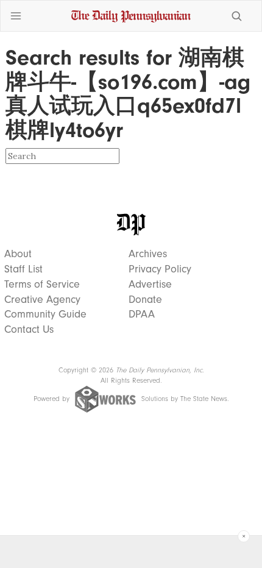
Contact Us (29, 330)
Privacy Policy (160, 269)
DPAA (142, 314)
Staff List (23, 269)
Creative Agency (42, 300)
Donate (145, 300)
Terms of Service (42, 285)
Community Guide (45, 314)
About (18, 254)
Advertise (150, 285)
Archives (148, 254)
